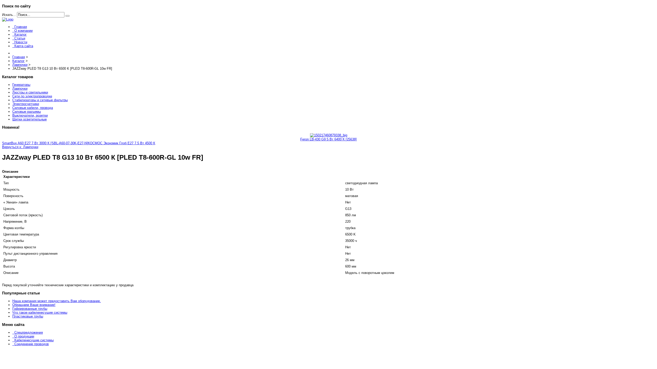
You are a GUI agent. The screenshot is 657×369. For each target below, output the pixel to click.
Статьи (19, 38)
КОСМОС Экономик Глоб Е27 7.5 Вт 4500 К (121, 143)
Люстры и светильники (30, 92)
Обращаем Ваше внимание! (33, 305)
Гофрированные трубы (29, 309)
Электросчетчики (25, 104)
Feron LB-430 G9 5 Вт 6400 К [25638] (328, 139)
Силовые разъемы (26, 112)
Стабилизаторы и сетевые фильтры (40, 100)
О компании (23, 31)
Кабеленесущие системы (34, 340)
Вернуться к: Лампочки (20, 147)
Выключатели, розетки (30, 115)
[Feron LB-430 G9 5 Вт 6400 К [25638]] (328, 135)
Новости (20, 42)
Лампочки (19, 88)
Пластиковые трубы (27, 316)
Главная (20, 27)
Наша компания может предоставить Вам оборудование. (56, 301)
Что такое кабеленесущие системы (39, 312)
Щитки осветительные (29, 119)
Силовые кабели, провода (32, 108)
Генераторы (21, 85)
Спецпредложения (28, 332)
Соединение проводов (31, 344)
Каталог (20, 34)
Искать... (9, 15)
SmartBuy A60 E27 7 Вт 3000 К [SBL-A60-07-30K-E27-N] (45, 143)
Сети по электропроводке (32, 96)
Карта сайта (23, 46)
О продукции (24, 336)
